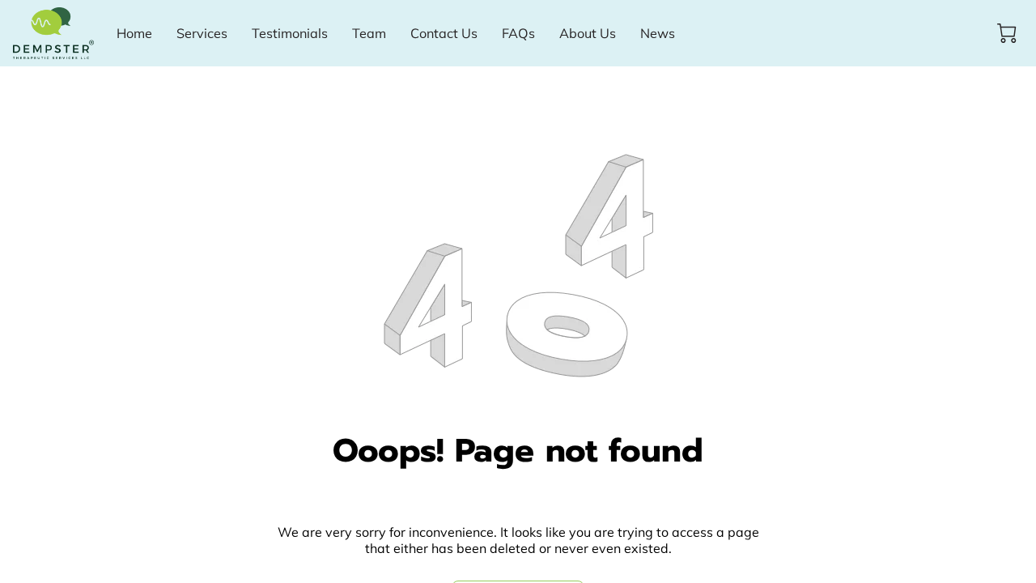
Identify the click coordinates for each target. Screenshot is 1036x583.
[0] (1007, 33)
